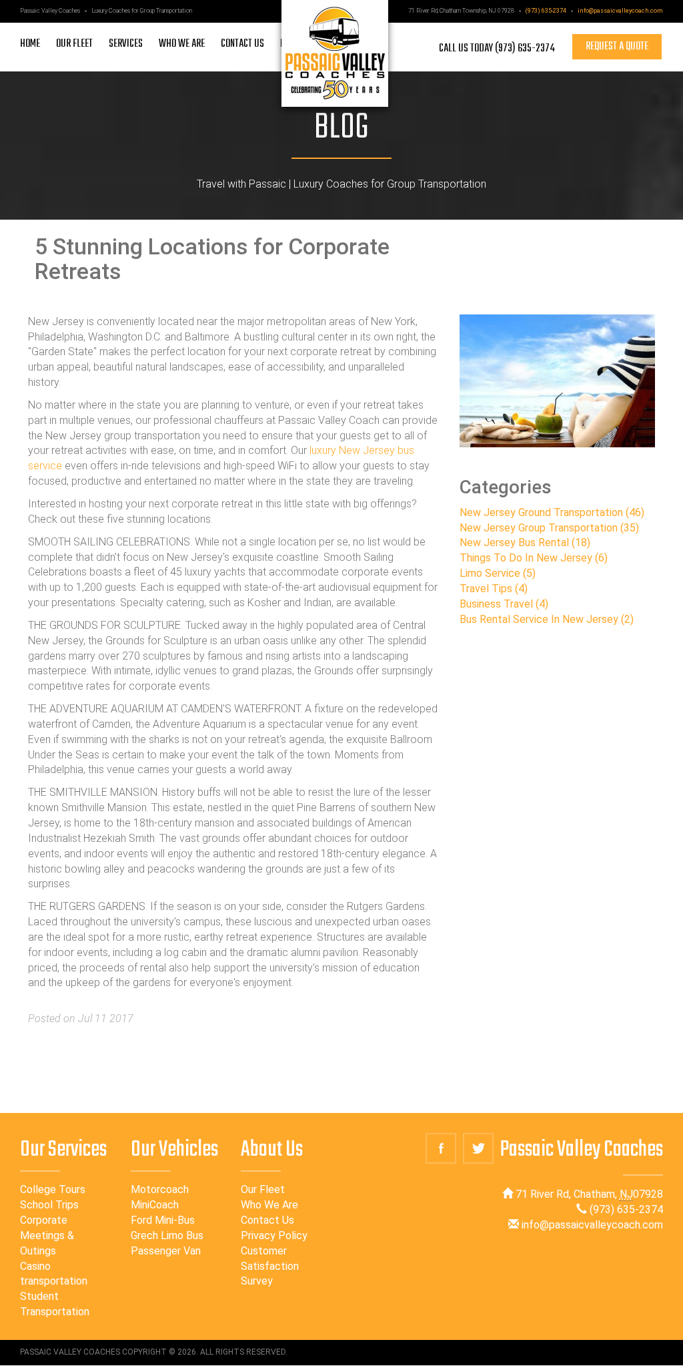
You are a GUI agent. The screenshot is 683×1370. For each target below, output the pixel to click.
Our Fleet (263, 1189)
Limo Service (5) (498, 573)
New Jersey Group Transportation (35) (549, 527)
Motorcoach (160, 1189)
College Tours (52, 1189)
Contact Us (267, 1220)
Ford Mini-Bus (163, 1220)
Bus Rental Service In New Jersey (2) (547, 619)
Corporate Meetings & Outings (47, 1235)
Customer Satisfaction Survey (270, 1266)
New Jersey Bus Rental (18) (525, 542)
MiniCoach (155, 1204)
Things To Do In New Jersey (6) (534, 557)
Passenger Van (166, 1250)
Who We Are (269, 1204)
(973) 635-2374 (546, 10)
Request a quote (617, 46)
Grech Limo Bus (167, 1235)
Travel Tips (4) (494, 588)
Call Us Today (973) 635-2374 (497, 48)
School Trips (49, 1204)
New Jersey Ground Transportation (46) (552, 512)
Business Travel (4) (504, 604)
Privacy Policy (274, 1235)
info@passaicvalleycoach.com (620, 10)
